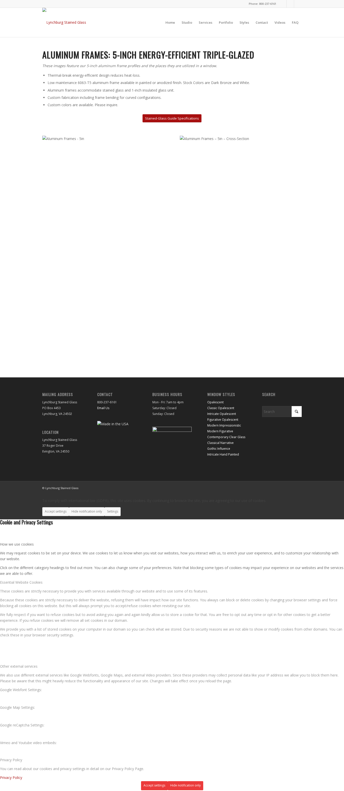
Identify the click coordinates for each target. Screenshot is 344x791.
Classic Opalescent (220, 408)
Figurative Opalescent (222, 419)
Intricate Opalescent (221, 414)
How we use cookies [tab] (17, 544)
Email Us (103, 408)
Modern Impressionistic (224, 425)
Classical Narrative (220, 443)
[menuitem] (170, 22)
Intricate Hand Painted (223, 454)
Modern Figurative (220, 431)
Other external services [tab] (19, 666)
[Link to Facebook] (290, 4)
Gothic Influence (218, 448)
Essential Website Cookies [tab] (21, 582)
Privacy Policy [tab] (11, 759)
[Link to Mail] (298, 4)
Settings (112, 511)
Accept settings (55, 511)
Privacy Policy (11, 777)
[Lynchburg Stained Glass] (64, 22)
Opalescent (215, 402)
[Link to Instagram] (282, 4)
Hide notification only (87, 511)
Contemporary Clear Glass (226, 437)
